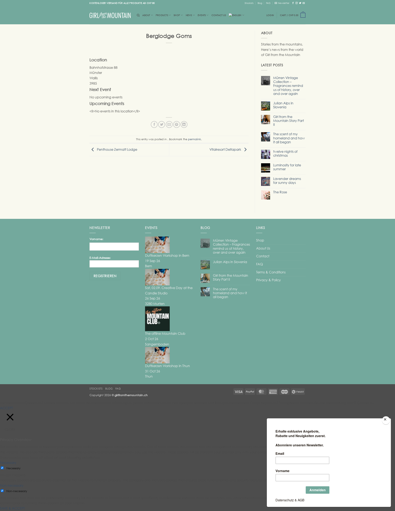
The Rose (280, 192)
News (189, 15)
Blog (260, 3)
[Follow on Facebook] (293, 3)
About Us (263, 248)
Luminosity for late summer (287, 167)
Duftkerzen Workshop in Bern (167, 255)
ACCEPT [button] (6, 408)
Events (202, 15)
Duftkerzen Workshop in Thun (167, 366)
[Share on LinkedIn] (184, 124)
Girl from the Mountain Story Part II (288, 121)
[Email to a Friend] (169, 124)
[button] (282, 3)
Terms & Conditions (271, 272)
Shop (177, 15)
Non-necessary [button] (11, 485)
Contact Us (218, 15)
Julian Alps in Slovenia (283, 105)
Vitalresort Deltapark (225, 149)
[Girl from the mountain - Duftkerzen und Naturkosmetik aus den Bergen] (110, 15)
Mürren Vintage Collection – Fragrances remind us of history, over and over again (288, 86)
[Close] (386, 420)
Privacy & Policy (268, 280)
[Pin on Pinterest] (176, 124)
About (146, 15)
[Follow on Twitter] (300, 3)
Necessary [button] (8, 463)
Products (162, 15)
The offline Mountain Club (165, 333)
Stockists (249, 3)
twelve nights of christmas (285, 154)
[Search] (138, 15)
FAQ (268, 3)
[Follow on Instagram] (296, 3)
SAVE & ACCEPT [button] (12, 508)
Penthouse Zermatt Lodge (116, 149)
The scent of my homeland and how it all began (289, 138)
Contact (262, 256)
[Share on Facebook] (154, 124)
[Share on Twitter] (161, 124)
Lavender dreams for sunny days (287, 181)
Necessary (13, 468)
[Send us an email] (304, 3)
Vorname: (96, 239)
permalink (194, 139)
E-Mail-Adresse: (100, 257)
